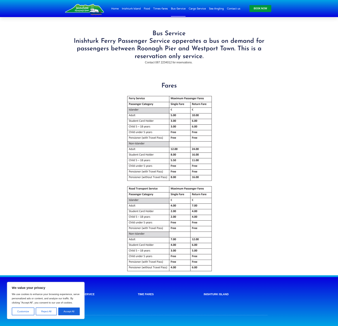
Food (147, 8)
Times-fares (160, 8)
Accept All (69, 311)
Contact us (233, 8)
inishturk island (216, 294)
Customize (23, 311)
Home (115, 8)
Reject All (46, 311)
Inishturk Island (131, 8)
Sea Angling (216, 8)
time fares (146, 294)
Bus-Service (178, 8)
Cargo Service (197, 8)
